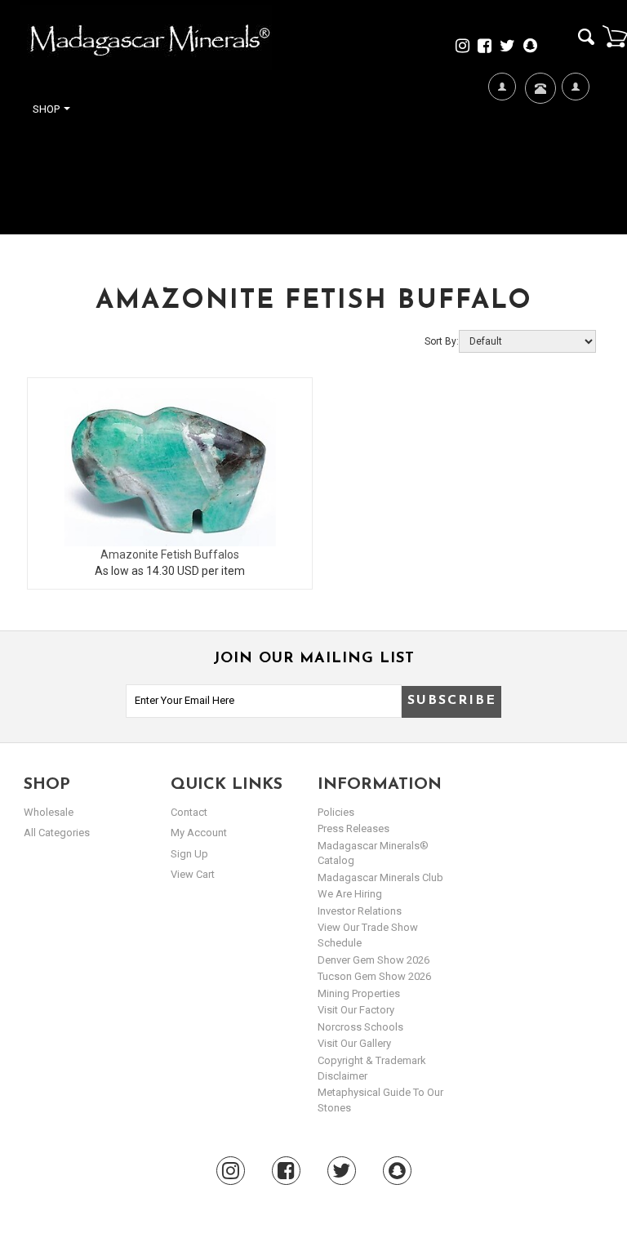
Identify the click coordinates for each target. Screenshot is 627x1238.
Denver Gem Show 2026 (373, 960)
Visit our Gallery (354, 1043)
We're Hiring (501, 165)
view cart (193, 874)
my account (199, 832)
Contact (538, 135)
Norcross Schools (360, 1027)
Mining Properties (359, 993)
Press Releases (353, 828)
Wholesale (48, 812)
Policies (336, 812)
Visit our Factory (356, 1010)
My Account (575, 165)
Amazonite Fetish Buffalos (169, 554)
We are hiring (350, 894)
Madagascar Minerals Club (380, 877)
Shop (47, 109)
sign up (189, 854)
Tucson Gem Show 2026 (374, 976)
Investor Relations (360, 911)
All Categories (57, 832)
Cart (615, 36)
